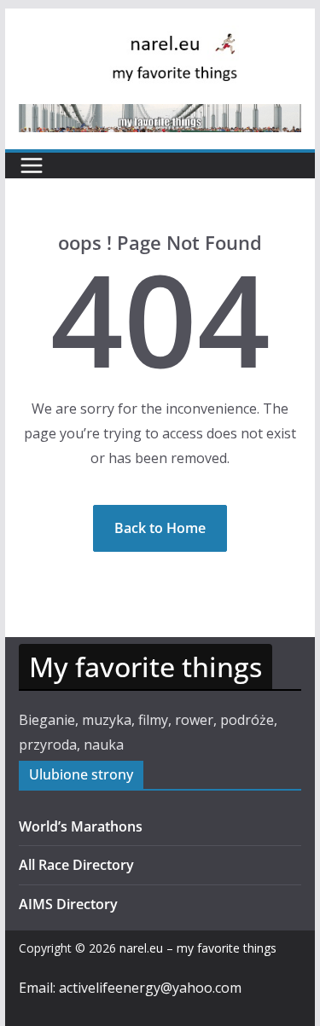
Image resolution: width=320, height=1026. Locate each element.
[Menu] (31, 165)
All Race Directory (76, 864)
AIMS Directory (68, 904)
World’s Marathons (81, 826)
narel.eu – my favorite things (197, 948)
